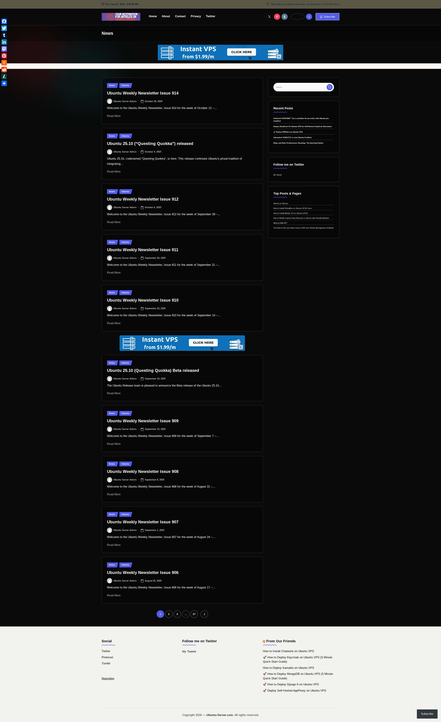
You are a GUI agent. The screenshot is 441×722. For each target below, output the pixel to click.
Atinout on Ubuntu (280, 203)
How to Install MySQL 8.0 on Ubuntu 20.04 (290, 213)
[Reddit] (4, 69)
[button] (327, 16)
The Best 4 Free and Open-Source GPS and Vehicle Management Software (303, 228)
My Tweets (277, 175)
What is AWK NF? (280, 223)
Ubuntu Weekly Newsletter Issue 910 (142, 300)
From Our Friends (281, 641)
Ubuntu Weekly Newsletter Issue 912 (142, 199)
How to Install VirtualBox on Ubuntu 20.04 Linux (292, 208)
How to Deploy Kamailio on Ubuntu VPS (288, 667)
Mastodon (108, 678)
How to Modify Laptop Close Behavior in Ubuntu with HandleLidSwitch (301, 218)
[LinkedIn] (4, 42)
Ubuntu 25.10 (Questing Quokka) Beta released (153, 370)
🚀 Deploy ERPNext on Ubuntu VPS (288, 132)
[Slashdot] (4, 76)
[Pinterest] (4, 55)
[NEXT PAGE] (204, 614)
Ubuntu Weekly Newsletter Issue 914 (142, 93)
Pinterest (107, 657)
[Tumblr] (4, 35)
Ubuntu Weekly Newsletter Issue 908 (142, 471)
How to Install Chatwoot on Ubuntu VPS (288, 651)
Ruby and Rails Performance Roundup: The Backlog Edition (298, 143)
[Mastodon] (4, 48)
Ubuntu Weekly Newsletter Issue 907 (142, 522)
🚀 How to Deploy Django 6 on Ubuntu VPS (291, 684)
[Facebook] (4, 21)
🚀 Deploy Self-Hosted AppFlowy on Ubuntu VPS (294, 690)
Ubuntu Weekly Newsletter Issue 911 (142, 249)
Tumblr (106, 663)
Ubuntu (125, 85)
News (112, 85)
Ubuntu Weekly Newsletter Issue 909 (142, 420)
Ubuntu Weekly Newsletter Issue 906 (142, 572)
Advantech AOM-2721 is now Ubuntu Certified (292, 137)
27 (194, 614)
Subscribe (427, 713)
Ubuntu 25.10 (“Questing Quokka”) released (150, 143)
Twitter (106, 651)
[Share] (4, 83)
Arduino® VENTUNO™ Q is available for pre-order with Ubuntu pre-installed (301, 119)
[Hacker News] (4, 62)
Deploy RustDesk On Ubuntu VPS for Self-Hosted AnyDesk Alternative (302, 126)
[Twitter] (4, 28)
